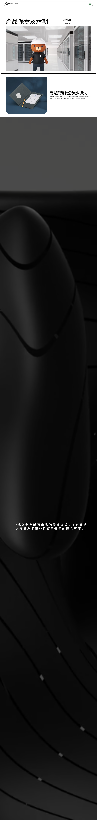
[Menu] (90, 3)
